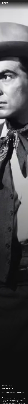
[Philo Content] (25, 3)
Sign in (20, 3)
